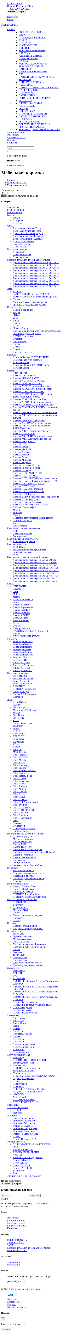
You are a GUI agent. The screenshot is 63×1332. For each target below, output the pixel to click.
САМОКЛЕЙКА (27, 92)
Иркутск (11, 6)
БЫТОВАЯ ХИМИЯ (29, 121)
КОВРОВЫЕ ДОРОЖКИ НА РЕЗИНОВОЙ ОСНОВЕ (33, 65)
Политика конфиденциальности (27, 1289)
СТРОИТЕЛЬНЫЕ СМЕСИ (33, 113)
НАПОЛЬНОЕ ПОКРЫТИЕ (33, 71)
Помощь (11, 140)
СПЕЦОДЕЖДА (27, 111)
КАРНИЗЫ (24, 48)
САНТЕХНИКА (27, 95)
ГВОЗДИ (23, 108)
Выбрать (17, 1184)
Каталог (11, 29)
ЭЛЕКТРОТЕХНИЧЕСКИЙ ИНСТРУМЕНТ (33, 117)
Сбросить (6, 1184)
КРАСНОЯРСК (14, 3)
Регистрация (13, 1264)
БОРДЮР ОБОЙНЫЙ (30, 32)
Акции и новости (16, 132)
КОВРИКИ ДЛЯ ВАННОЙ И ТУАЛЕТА (39, 129)
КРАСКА (23, 61)
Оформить (20, 165)
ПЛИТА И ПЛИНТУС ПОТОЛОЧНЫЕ (39, 87)
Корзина (11, 165)
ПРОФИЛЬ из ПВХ (17, 182)
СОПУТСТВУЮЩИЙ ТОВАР (34, 98)
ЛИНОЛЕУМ (25, 69)
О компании (13, 135)
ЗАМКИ (23, 40)
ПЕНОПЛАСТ (26, 85)
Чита (30, 6)
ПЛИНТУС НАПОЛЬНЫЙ (32, 82)
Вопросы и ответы (16, 1225)
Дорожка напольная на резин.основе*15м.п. (29, 1248)
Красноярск (22, 6)
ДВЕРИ (23, 34)
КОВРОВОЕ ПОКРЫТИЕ (32, 50)
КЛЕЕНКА (24, 53)
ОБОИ (22, 74)
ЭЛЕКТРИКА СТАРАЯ (30, 103)
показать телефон (16, 12)
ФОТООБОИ (25, 100)
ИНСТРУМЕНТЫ (28, 45)
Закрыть (6, 1329)
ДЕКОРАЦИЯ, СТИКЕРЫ (32, 37)
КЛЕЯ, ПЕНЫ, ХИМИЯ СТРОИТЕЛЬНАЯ (31, 57)
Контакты (12, 142)
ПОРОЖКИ (25, 42)
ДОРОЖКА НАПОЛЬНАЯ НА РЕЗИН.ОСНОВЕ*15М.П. (34, 125)
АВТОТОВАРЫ (27, 106)
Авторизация (13, 1262)
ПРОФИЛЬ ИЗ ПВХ (29, 90)
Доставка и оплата (16, 137)
